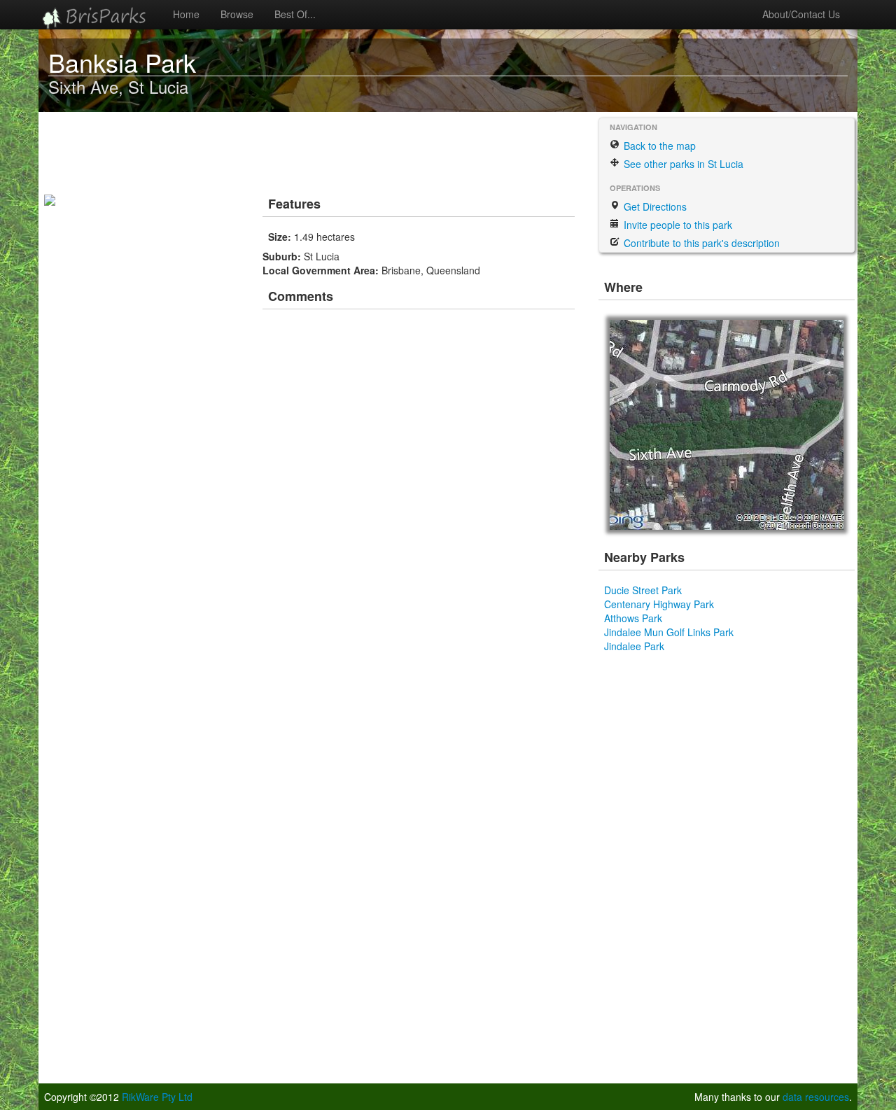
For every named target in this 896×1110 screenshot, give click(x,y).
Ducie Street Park (643, 590)
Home (186, 14)
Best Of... (295, 14)
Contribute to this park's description (700, 243)
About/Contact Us (801, 14)
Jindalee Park (634, 646)
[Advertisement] (300, 150)
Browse (236, 14)
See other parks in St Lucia (682, 164)
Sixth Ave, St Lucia (118, 86)
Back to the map (658, 146)
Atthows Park (633, 618)
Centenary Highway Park (659, 604)
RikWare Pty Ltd (157, 1097)
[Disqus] (420, 511)
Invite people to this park (676, 225)
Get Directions (654, 206)
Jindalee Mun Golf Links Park (669, 632)
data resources (816, 1097)
